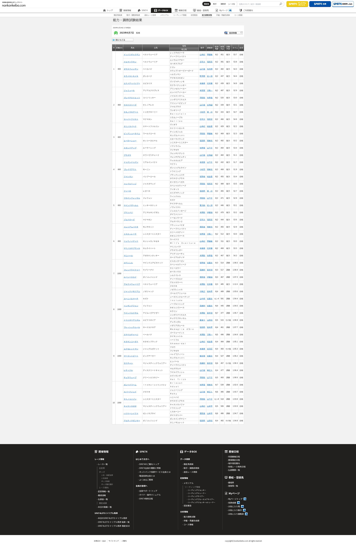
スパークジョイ (130, 392)
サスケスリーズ (130, 105)
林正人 (209, 370)
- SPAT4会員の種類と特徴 (149, 468)
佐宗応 (209, 349)
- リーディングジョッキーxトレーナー (201, 502)
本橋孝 (202, 83)
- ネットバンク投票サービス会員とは (154, 472)
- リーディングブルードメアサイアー (200, 499)
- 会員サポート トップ (147, 490)
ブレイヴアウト (130, 169)
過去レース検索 (150, 15)
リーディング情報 (179, 15)
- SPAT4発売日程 (145, 498)
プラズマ (127, 155)
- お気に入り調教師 (235, 514)
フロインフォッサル (132, 198)
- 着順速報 (101, 495)
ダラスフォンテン (131, 69)
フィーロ (127, 191)
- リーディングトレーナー (196, 493)
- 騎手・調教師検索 (190, 468)
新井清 (209, 270)
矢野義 (209, 98)
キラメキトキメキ (131, 76)
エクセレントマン (131, 349)
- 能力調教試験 (188, 516)
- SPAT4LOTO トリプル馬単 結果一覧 (113, 522)
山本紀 (202, 55)
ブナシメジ (128, 212)
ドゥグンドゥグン (131, 162)
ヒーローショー (130, 141)
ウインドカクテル (131, 313)
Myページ (223, 10)
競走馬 (206, 4)
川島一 (209, 90)
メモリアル (164, 15)
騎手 (215, 4)
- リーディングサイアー (195, 496)
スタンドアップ (130, 148)
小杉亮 (202, 112)
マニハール (128, 256)
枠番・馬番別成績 (223, 15)
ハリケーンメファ (131, 413)
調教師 (223, 4)
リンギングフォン (131, 306)
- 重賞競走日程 (233, 460)
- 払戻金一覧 (102, 499)
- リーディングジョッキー (196, 490)
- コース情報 (187, 524)
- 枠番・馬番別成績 (190, 520)
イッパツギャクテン (132, 55)
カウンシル (128, 263)
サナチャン (128, 363)
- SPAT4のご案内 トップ (148, 464)
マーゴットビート (131, 356)
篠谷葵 (202, 356)
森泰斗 (202, 320)
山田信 (209, 320)
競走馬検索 (118, 15)
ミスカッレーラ (130, 234)
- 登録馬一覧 (232, 485)
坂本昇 (209, 291)
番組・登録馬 (203, 10)
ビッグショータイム (132, 134)
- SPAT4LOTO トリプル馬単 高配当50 (113, 525)
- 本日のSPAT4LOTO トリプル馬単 (112, 518)
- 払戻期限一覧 (233, 470)
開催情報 (127, 10)
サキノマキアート (131, 112)
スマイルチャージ (131, 335)
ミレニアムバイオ (131, 227)
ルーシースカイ (130, 277)
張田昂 (202, 141)
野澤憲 (202, 76)
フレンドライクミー (132, 270)
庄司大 (202, 62)
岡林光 (209, 141)
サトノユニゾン (130, 399)
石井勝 (209, 83)
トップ (110, 10)
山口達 (202, 69)
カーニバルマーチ (131, 299)
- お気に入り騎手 (234, 510)
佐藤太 (209, 263)
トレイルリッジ (130, 184)
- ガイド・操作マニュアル (149, 494)
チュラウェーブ (130, 377)
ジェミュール (129, 90)
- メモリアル (187, 483)
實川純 (202, 205)
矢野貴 (202, 148)
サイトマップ (114, 541)
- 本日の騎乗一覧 (104, 507)
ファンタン (128, 177)
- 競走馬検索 (187, 464)
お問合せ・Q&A (100, 541)
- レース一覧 (102, 464)
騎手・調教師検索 (133, 15)
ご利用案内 (248, 10)
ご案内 (124, 541)
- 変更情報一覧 (103, 491)
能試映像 (233, 32)
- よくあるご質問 (145, 479)
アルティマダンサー (132, 421)
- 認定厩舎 (186, 505)
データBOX (163, 10)
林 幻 (209, 112)
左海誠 (209, 105)
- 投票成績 (231, 502)
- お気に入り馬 (233, 506)
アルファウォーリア (132, 284)
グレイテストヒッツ (132, 98)
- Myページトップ (234, 498)
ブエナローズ (129, 220)
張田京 (209, 62)
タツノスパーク (130, 126)
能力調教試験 (207, 15)
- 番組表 (230, 482)
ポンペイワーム (130, 385)
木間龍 (202, 212)
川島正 (202, 291)
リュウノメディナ (131, 241)
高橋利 (202, 270)
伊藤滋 (209, 212)
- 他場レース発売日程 (236, 466)
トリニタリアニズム (132, 320)
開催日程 (182, 10)
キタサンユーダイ (131, 342)
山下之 (209, 148)
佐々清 (209, 76)
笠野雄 (202, 177)
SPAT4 (145, 10)
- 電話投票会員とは (146, 475)
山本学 (209, 406)
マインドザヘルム (131, 205)
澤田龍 (202, 98)
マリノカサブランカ (132, 248)
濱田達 (202, 227)
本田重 (202, 90)
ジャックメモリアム (132, 291)
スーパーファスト (131, 119)
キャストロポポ (130, 406)
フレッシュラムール (132, 327)
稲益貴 (209, 126)
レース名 (231, 4)
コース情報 (238, 15)
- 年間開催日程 (233, 456)
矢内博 (209, 69)
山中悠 (202, 299)
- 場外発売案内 (233, 463)
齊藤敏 (209, 55)
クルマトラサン (130, 62)
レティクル (128, 370)
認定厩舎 (194, 15)
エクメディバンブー (132, 83)
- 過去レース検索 (189, 472)
